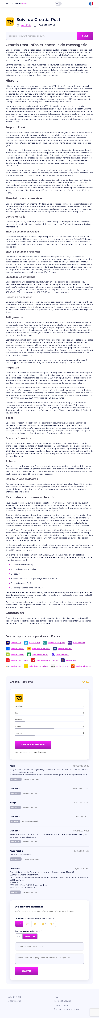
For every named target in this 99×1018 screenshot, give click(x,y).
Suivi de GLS (16, 643)
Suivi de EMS (16, 666)
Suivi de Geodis (62, 654)
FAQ (56, 997)
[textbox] (49, 35)
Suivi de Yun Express (56, 643)
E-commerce (14, 1001)
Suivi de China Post (40, 654)
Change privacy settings (66, 1009)
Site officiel (26, 25)
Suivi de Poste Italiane (38, 666)
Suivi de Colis (14, 997)
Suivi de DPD (34, 643)
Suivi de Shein (62, 666)
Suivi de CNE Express (19, 660)
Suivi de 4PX (71, 660)
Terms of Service (62, 1001)
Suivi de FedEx (79, 643)
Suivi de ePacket (65, 648)
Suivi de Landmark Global (47, 660)
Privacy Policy (61, 1005)
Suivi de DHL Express (41, 648)
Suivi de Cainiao (17, 648)
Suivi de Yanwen (17, 654)
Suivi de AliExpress (83, 666)
